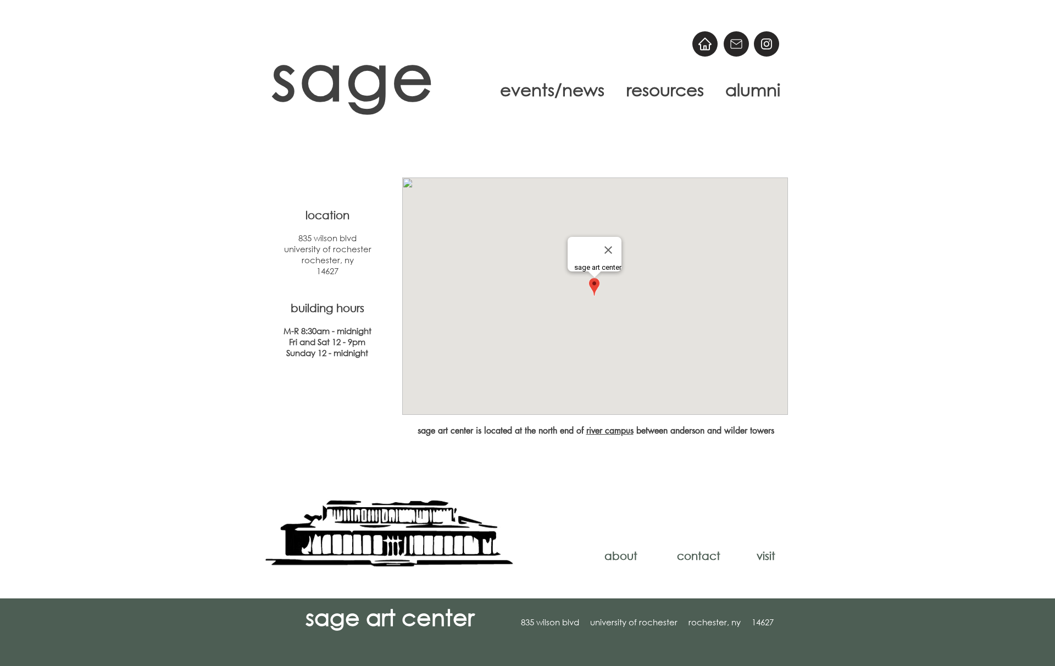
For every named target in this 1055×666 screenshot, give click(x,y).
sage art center (390, 616)
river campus (610, 430)
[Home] (705, 44)
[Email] (736, 44)
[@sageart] (766, 44)
